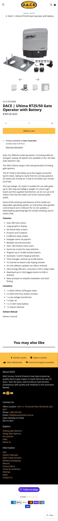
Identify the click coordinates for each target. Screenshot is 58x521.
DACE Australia (31, 497)
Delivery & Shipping (12, 460)
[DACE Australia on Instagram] (7, 394)
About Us (7, 442)
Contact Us (7, 477)
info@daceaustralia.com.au (21, 415)
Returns (6, 463)
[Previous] (20, 80)
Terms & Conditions (12, 469)
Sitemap (6, 472)
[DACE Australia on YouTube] (11, 394)
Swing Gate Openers (12, 433)
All (33, 13)
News (5, 474)
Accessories (8, 436)
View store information (14, 147)
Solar (5, 439)
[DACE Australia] (29, 5)
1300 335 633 (15, 412)
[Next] (37, 80)
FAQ (4, 452)
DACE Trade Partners (12, 457)
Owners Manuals (10, 455)
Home (26, 13)
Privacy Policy (9, 466)
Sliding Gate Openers (12, 430)
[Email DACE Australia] (4, 394)
